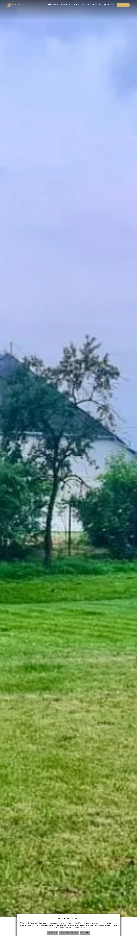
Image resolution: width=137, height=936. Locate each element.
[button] (53, 5)
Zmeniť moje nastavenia (69, 933)
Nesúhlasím (53, 933)
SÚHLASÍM (84, 933)
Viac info (84, 927)
